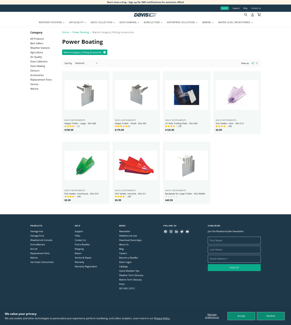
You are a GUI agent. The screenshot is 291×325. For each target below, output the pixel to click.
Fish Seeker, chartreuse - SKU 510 (81, 193)
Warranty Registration (86, 266)
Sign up (234, 267)
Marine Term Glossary (130, 279)
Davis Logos (125, 262)
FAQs (77, 235)
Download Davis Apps (130, 240)
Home (65, 32)
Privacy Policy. (162, 318)
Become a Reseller (128, 257)
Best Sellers (36, 43)
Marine (207, 22)
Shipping (79, 248)
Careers (123, 253)
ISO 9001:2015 (127, 288)
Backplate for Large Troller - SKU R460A (185, 193)
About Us (124, 244)
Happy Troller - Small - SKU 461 (131, 123)
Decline (270, 316)
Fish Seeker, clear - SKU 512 (230, 123)
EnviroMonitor (37, 244)
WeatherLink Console (41, 240)
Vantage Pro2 (37, 235)
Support (236, 8)
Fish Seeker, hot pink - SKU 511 (130, 193)
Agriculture (152, 22)
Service (34, 84)
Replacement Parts (41, 79)
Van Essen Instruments (42, 262)
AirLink (33, 248)
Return (78, 253)
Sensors (34, 70)
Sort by (68, 63)
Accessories (37, 75)
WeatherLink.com (128, 235)
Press (122, 283)
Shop (224, 8)
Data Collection (102, 22)
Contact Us (256, 8)
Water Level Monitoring (234, 22)
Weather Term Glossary (131, 275)
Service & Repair (83, 257)
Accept (241, 316)
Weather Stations (51, 22)
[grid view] (252, 63)
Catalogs (123, 266)
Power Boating (80, 32)
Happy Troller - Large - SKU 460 (80, 123)
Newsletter (124, 231)
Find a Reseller (82, 244)
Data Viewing (128, 22)
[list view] (256, 63)
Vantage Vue (36, 231)
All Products (37, 38)
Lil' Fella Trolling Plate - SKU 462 (181, 123)
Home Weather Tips (129, 270)
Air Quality (76, 22)
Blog (245, 8)
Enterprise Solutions (181, 22)
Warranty (79, 262)
